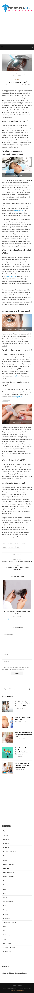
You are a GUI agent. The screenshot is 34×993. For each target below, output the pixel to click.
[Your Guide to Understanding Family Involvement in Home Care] (7, 737)
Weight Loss (7, 951)
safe (4, 547)
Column (5, 835)
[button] (4, 599)
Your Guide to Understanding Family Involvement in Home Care (23, 734)
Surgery (11, 547)
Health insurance (8, 864)
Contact (19, 986)
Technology (6, 935)
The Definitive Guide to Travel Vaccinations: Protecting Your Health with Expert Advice (23, 751)
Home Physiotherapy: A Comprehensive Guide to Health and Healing (22, 765)
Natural (5, 897)
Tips (18, 547)
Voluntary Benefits (9, 947)
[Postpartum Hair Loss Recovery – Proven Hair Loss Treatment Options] (17, 594)
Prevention (6, 910)
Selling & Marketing (9, 922)
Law (4, 889)
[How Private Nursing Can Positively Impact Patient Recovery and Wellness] (7, 706)
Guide (10, 544)
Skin (4, 926)
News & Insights (8, 902)
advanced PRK (18, 211)
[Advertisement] (17, 26)
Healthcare (6, 868)
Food (4, 856)
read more (17, 376)
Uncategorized (7, 943)
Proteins (5, 914)
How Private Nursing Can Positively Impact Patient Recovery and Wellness (22, 704)
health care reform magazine (17, 990)
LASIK (23, 544)
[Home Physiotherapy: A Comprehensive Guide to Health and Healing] (7, 768)
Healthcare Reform (9, 872)
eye (4, 544)
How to (5, 885)
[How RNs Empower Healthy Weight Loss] (7, 722)
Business (6, 831)
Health (15, 74)
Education (6, 847)
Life (4, 893)
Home (7, 74)
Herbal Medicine (8, 877)
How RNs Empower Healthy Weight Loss (23, 718)
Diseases (5, 839)
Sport (5, 931)
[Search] (32, 47)
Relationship (7, 918)
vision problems (18, 397)
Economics (6, 843)
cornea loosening (11, 276)
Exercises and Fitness (9, 852)
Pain (4, 906)
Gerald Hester (10, 85)
